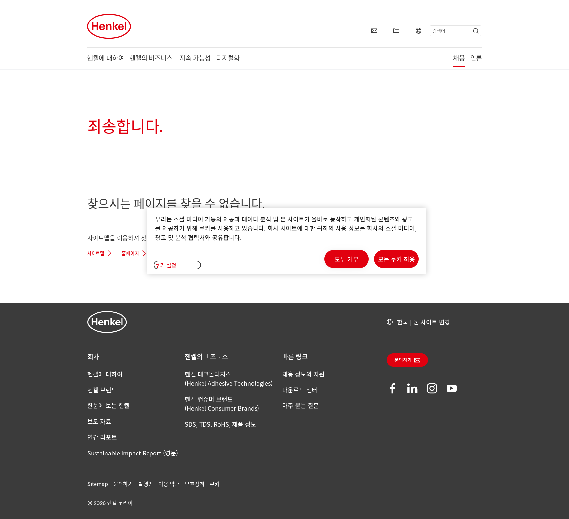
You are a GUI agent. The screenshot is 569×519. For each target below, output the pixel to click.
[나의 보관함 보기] (396, 31)
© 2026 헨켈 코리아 (110, 503)
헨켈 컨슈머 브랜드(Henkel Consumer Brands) (222, 403)
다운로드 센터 (299, 389)
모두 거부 (347, 259)
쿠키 (215, 484)
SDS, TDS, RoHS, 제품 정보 (220, 424)
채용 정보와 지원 (303, 374)
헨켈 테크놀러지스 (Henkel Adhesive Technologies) (229, 378)
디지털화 (228, 59)
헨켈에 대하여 (105, 59)
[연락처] (374, 31)
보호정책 (194, 484)
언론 (476, 59)
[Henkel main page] (109, 26)
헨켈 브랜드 (102, 389)
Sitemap (97, 484)
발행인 (145, 484)
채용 (459, 59)
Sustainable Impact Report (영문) (132, 453)
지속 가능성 (195, 59)
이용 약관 (168, 484)
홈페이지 (130, 253)
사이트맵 (95, 253)
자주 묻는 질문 (300, 405)
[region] (286, 241)
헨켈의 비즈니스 (151, 59)
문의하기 (403, 360)
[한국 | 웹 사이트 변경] (418, 31)
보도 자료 (99, 421)
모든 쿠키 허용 (396, 259)
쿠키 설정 (165, 265)
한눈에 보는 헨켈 (108, 405)
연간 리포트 (102, 437)
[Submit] (476, 31)
